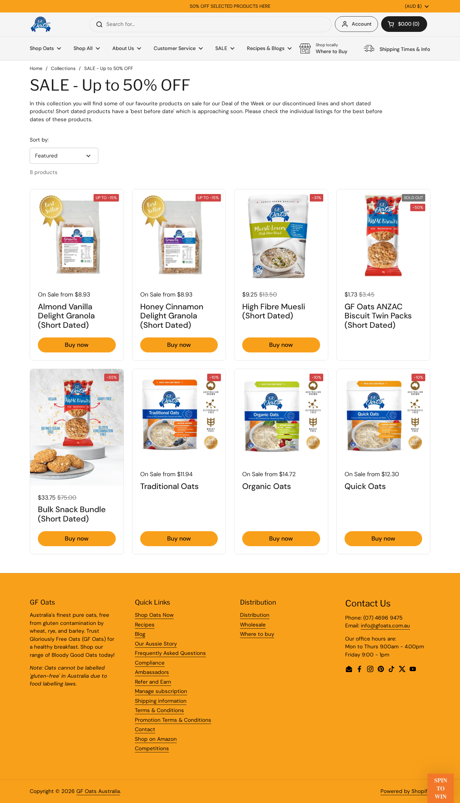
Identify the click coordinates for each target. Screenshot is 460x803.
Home (36, 68)
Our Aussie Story (156, 643)
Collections (63, 68)
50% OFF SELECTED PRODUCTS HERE (230, 6)
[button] (404, 24)
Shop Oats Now (154, 614)
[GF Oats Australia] (41, 24)
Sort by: (39, 139)
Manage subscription (161, 691)
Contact (145, 729)
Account (361, 24)
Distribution (254, 614)
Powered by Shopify (405, 791)
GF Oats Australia (98, 791)
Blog (140, 634)
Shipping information (161, 700)
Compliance (150, 662)
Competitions (152, 748)
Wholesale (253, 624)
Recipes (145, 624)
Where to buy (257, 634)
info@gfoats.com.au (385, 625)
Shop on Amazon (156, 739)
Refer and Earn (153, 681)
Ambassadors (152, 672)
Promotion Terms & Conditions (173, 719)
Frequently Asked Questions (170, 653)
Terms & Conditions (159, 710)
